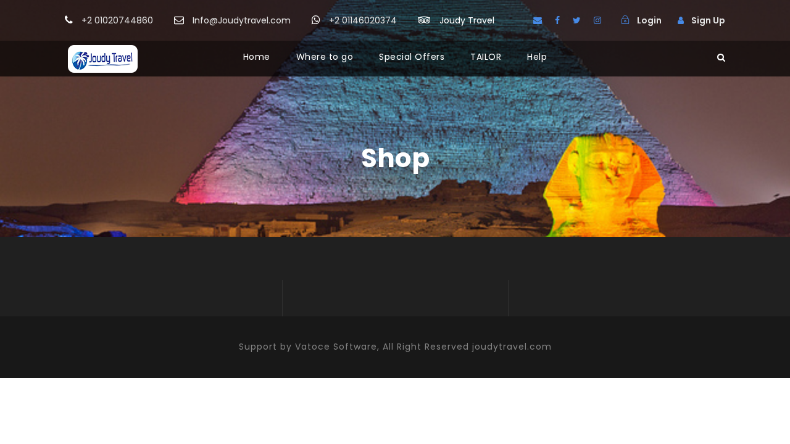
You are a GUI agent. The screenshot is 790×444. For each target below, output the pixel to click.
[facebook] (557, 20)
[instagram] (597, 20)
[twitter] (577, 20)
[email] (537, 20)
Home (256, 57)
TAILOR (485, 57)
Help (537, 57)
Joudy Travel (466, 20)
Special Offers (411, 57)
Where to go (325, 57)
